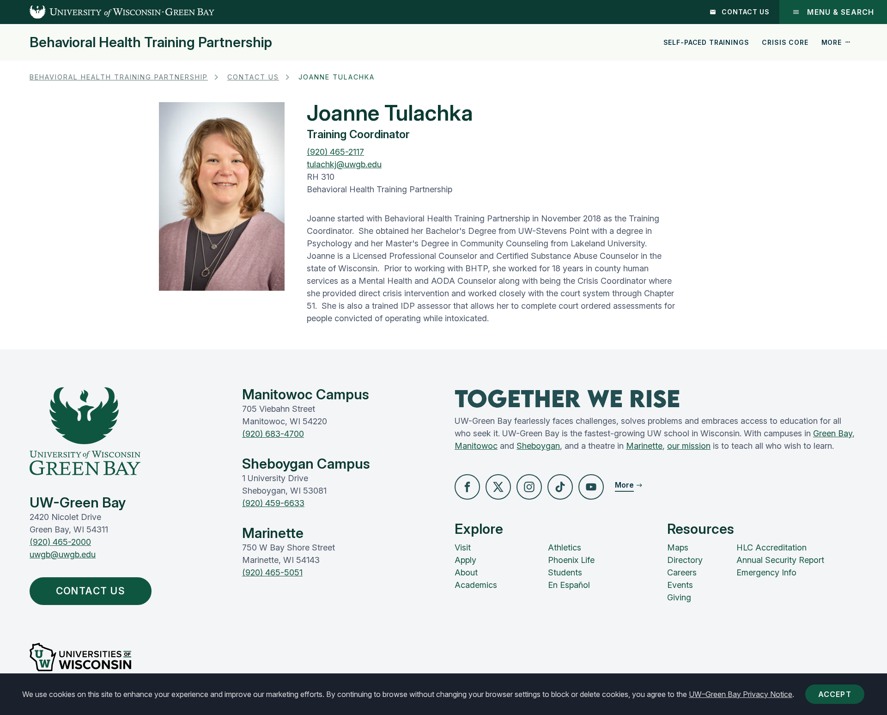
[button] (467, 487)
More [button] (831, 42)
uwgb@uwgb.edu (63, 554)
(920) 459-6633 (273, 503)
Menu (840, 12)
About (466, 572)
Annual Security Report (780, 560)
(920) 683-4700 (273, 434)
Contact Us (746, 12)
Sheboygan (538, 446)
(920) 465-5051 (272, 572)
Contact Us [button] (91, 591)
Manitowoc (476, 446)
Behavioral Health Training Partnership (151, 42)
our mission (689, 446)
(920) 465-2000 (60, 542)
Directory (685, 560)
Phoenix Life (571, 560)
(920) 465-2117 (335, 152)
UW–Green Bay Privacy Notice (740, 694)
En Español (569, 585)
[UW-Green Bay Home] (107, 12)
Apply (465, 560)
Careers (682, 572)
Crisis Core (785, 42)
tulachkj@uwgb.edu (344, 164)
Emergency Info (766, 572)
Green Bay (832, 433)
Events (680, 585)
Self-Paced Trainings (706, 42)
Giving (679, 597)
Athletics (564, 547)
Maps (677, 547)
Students (565, 572)
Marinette (644, 446)
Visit (463, 547)
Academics (476, 585)
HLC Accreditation (771, 547)
